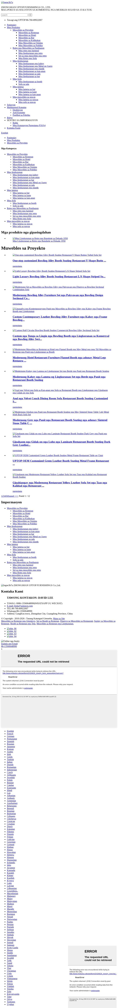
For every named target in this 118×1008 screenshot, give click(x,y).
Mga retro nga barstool (28, 50)
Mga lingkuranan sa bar (29, 76)
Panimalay (11, 25)
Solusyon (11, 105)
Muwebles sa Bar (26, 38)
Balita (15, 123)
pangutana (17, 266)
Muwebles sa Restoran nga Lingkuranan (55, 623)
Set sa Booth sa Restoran (47, 621)
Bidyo (10, 117)
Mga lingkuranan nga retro (30, 53)
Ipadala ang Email (9, 643)
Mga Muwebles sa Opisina (30, 43)
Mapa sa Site (59, 618)
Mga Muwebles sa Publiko (30, 45)
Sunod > (12, 496)
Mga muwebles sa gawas (24, 97)
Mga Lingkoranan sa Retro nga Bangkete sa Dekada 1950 (39, 241)
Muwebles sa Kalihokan (29, 40)
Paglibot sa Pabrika (21, 115)
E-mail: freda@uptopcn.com (20, 606)
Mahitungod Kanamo (16, 107)
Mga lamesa (18, 87)
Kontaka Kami (13, 128)
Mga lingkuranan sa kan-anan (31, 71)
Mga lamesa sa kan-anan (29, 94)
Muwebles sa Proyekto (23, 30)
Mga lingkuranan (20, 61)
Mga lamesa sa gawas (28, 99)
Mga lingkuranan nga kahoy (31, 63)
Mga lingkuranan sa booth (30, 81)
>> (17, 496)
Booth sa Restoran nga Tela (22, 623)
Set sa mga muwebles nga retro (32, 56)
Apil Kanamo (19, 112)
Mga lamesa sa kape (27, 92)
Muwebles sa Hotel (27, 35)
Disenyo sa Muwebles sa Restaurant (76, 621)
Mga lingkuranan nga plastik (31, 68)
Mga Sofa (17, 79)
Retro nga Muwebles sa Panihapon (28, 48)
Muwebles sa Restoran (28, 32)
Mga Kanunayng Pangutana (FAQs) (29, 125)
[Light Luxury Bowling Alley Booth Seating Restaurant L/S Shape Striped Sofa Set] (51, 271)
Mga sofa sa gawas (27, 102)
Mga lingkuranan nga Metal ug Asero (35, 66)
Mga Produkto (13, 27)
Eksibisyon (18, 110)
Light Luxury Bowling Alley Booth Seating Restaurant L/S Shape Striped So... (59, 276)
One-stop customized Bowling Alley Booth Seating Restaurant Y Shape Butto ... (59, 260)
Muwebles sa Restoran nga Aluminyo (18, 621)
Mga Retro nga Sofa (27, 58)
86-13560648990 (9, 646)
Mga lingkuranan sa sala (29, 74)
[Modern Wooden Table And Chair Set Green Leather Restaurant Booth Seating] (61, 371)
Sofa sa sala (23, 84)
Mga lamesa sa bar (26, 89)
